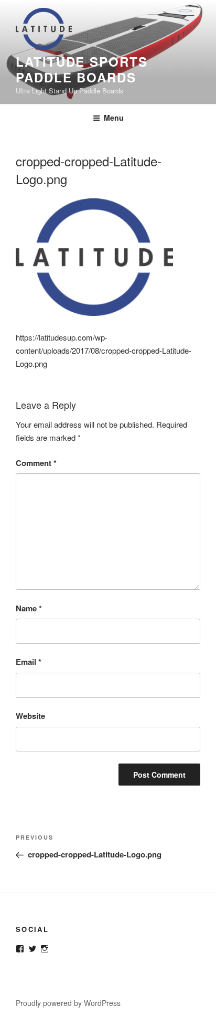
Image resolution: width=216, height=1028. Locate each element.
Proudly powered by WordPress (68, 1003)
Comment (36, 463)
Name (29, 608)
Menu (114, 117)
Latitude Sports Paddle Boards (82, 69)
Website (30, 716)
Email (28, 661)
